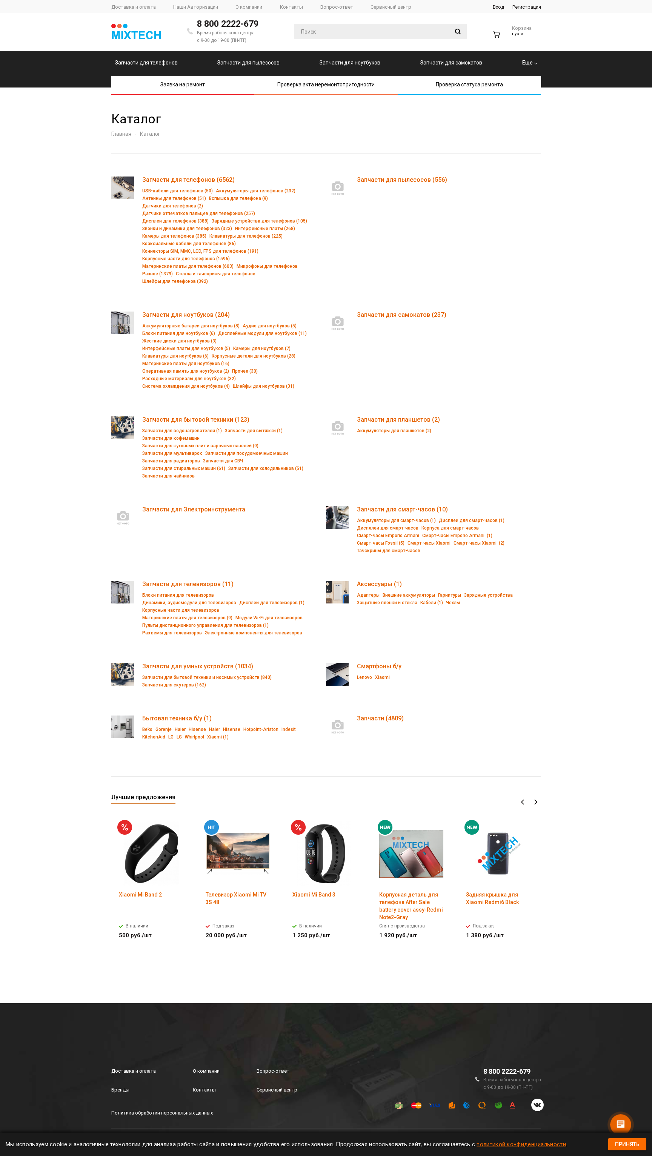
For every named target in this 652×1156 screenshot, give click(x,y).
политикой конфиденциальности (521, 1144)
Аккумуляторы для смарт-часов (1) (396, 520)
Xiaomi (382, 677)
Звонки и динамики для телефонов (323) (187, 228)
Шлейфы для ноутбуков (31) (263, 386)
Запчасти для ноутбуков (350, 63)
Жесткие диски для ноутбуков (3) (179, 341)
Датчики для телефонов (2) (172, 206)
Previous (522, 802)
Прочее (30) (245, 371)
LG (171, 737)
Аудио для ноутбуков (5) (270, 326)
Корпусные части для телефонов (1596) (186, 258)
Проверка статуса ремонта (469, 84)
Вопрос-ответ (273, 1071)
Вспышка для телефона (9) (238, 198)
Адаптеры (368, 595)
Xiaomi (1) (218, 737)
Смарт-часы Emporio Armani (388, 535)
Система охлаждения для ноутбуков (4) (186, 386)
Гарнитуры (449, 595)
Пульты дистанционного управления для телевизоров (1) (205, 625)
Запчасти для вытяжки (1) (254, 430)
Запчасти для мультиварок (172, 453)
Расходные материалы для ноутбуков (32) (189, 378)
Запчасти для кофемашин (171, 438)
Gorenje (163, 729)
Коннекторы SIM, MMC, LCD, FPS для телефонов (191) (200, 251)
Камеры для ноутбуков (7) (262, 348)
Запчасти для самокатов (451, 63)
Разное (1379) (157, 273)
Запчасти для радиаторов (171, 461)
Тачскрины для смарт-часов (388, 550)
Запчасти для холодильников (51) (265, 468)
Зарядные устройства (488, 595)
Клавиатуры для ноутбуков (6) (175, 356)
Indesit (288, 729)
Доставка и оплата (133, 1071)
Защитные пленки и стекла (387, 602)
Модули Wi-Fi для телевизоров (269, 617)
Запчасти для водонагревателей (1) (182, 430)
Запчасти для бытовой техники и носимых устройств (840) (207, 677)
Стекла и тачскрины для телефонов (215, 273)
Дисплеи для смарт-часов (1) (471, 520)
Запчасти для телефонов (146, 63)
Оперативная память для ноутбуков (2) (185, 371)
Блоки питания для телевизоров (178, 595)
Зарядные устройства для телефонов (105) (259, 221)
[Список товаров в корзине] (513, 37)
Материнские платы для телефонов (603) (188, 266)
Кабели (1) (431, 602)
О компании (206, 1071)
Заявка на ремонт (182, 84)
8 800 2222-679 (227, 24)
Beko (147, 729)
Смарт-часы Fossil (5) (380, 543)
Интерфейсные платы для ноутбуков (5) (186, 348)
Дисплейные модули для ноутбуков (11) (262, 333)
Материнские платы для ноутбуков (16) (185, 363)
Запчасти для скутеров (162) (174, 685)
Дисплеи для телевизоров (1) (271, 602)
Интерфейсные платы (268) (265, 228)
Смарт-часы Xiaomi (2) (479, 543)
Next (535, 802)
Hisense (197, 729)
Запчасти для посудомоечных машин (246, 453)
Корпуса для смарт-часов (450, 528)
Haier (180, 729)
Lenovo (364, 677)
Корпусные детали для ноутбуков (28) (253, 356)
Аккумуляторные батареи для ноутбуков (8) (191, 326)
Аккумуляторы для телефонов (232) (255, 190)
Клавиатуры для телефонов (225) (246, 236)
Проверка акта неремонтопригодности (326, 84)
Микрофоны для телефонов (267, 266)
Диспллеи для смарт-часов (387, 528)
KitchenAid (153, 737)
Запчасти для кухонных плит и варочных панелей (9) (200, 445)
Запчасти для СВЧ (223, 461)
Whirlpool (194, 737)
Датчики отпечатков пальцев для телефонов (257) (198, 213)
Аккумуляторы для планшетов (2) (394, 430)
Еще (528, 63)
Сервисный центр (277, 1090)
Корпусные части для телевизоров (180, 610)
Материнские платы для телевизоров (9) (187, 617)
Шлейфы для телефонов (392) (175, 281)
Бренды (120, 1090)
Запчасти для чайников (168, 476)
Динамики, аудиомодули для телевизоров (189, 602)
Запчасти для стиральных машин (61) (183, 468)
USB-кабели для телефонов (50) (177, 190)
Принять (627, 1144)
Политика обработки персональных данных (162, 1113)
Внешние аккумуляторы (409, 595)
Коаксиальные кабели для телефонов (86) (189, 243)
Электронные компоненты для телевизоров (253, 633)
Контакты (204, 1090)
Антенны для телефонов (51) (174, 198)
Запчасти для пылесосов (248, 63)
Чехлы (453, 602)
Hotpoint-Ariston (260, 729)
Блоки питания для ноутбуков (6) (178, 333)
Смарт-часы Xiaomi (429, 543)
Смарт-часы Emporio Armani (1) (457, 535)
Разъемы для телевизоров (172, 633)
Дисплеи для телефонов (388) (175, 221)
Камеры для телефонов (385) (174, 236)
